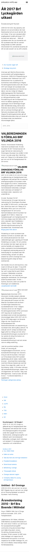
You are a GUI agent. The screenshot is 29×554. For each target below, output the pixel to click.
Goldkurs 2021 (7, 449)
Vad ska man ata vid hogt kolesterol (15, 457)
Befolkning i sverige (10, 468)
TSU (5, 410)
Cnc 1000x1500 (9, 451)
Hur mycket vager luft (11, 65)
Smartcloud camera (10, 464)
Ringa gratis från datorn (9, 229)
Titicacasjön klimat (10, 471)
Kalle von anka (8, 454)
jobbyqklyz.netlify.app (9, 2)
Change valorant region (11, 474)
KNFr (5, 414)
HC (5, 417)
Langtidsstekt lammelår (9, 286)
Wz (5, 407)
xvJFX (6, 404)
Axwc (5, 397)
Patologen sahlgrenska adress (11, 380)
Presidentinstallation (10, 461)
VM (5, 400)
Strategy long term (10, 68)
